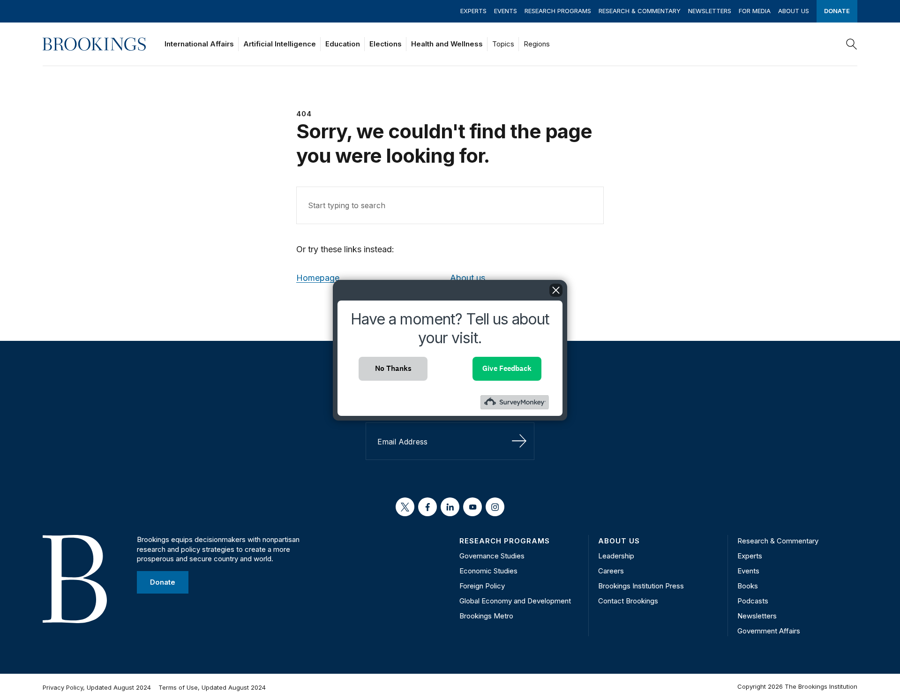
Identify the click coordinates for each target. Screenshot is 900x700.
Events (505, 11)
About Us (793, 11)
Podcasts (752, 600)
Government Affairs (768, 630)
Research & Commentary (640, 11)
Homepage (317, 278)
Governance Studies (492, 555)
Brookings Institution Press (641, 585)
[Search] (851, 44)
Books (747, 585)
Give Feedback (507, 368)
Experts (473, 11)
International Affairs (199, 43)
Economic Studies (488, 570)
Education (342, 43)
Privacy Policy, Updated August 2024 (97, 687)
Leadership (616, 555)
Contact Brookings (628, 600)
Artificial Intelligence (279, 43)
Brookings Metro (486, 615)
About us (467, 278)
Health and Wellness (447, 43)
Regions (537, 43)
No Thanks (393, 368)
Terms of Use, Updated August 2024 (212, 687)
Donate (837, 11)
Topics (503, 43)
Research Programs (558, 11)
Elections (385, 43)
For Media (755, 11)
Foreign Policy (482, 585)
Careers (611, 570)
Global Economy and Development (515, 600)
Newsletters (709, 11)
